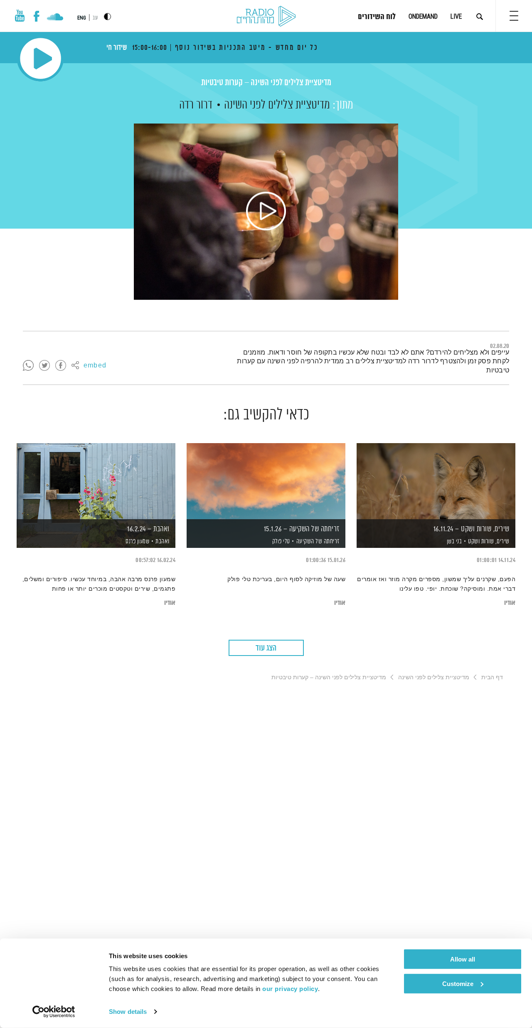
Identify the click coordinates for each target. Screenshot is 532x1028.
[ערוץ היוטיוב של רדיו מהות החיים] (20, 16)
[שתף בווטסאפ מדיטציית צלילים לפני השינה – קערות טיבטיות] (28, 366)
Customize (457, 983)
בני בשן (453, 541)
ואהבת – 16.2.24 (148, 529)
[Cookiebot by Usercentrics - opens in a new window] (53, 1012)
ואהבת (162, 541)
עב (95, 18)
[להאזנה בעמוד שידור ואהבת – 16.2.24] (96, 481)
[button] (514, 16)
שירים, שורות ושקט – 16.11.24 (471, 529)
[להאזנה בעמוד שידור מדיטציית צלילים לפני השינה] (266, 212)
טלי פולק (280, 541)
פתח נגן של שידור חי (40, 58)
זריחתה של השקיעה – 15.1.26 (302, 529)
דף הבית (492, 677)
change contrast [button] (107, 16)
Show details (128, 1011)
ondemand (423, 16)
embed (95, 366)
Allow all (462, 959)
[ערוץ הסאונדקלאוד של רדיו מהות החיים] (55, 18)
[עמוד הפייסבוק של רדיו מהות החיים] (36, 16)
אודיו (509, 603)
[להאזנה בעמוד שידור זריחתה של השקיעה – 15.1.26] (266, 481)
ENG (81, 18)
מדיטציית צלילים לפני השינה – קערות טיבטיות (266, 83)
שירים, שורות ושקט (489, 541)
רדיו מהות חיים (266, 16)
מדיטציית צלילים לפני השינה (277, 105)
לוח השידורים (377, 17)
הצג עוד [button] (266, 648)
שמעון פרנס (137, 541)
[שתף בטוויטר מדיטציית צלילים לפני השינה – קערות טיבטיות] (44, 366)
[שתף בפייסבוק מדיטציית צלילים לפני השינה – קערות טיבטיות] (60, 366)
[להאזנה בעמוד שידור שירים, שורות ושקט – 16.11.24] (436, 481)
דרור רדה (195, 105)
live (456, 16)
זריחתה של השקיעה (318, 541)
